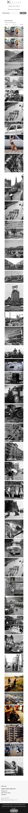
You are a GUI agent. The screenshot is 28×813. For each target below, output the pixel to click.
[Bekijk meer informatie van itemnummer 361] (14, 682)
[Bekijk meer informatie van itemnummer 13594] (14, 319)
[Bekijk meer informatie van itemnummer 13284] (14, 378)
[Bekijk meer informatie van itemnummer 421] (14, 490)
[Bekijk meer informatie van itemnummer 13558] (14, 352)
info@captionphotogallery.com (10, 799)
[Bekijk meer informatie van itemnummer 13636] (14, 229)
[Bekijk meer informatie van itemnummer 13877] (14, 187)
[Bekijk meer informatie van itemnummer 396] (14, 586)
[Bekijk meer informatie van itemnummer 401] (14, 548)
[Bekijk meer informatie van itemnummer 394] (14, 605)
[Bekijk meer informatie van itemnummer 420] (14, 509)
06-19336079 (6, 798)
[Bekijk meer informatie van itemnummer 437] (14, 452)
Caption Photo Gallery (14, 6)
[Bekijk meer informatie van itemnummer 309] (14, 750)
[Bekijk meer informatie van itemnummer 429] (14, 471)
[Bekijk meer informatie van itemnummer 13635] (14, 249)
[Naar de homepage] (14, 2)
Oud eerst (7, 22)
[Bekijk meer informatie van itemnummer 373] (14, 644)
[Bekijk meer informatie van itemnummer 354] (14, 733)
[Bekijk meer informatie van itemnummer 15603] (14, 56)
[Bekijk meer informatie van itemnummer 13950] (14, 144)
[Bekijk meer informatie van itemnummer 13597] (14, 264)
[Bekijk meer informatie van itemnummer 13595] (14, 297)
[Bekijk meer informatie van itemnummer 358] (14, 698)
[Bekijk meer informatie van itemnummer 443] (14, 413)
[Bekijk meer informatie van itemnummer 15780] (14, 31)
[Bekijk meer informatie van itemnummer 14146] (14, 96)
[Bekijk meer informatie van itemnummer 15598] (14, 69)
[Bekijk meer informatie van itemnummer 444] (14, 394)
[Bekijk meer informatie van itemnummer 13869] (14, 210)
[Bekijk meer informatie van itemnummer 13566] (14, 336)
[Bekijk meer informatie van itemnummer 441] (14, 432)
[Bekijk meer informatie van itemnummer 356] (14, 714)
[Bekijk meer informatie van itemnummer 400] (14, 567)
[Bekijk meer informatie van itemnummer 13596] (14, 277)
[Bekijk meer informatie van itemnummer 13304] (14, 365)
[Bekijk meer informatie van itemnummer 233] (14, 766)
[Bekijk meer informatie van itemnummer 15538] (14, 83)
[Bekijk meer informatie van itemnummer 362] (14, 663)
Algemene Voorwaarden (14, 9)
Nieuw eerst (13, 22)
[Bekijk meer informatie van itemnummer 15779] (14, 43)
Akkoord (14, 810)
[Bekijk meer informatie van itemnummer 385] (14, 625)
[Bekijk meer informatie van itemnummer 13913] (14, 163)
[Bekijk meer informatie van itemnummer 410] (14, 528)
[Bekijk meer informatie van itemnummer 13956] (14, 127)
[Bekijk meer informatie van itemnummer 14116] (14, 111)
